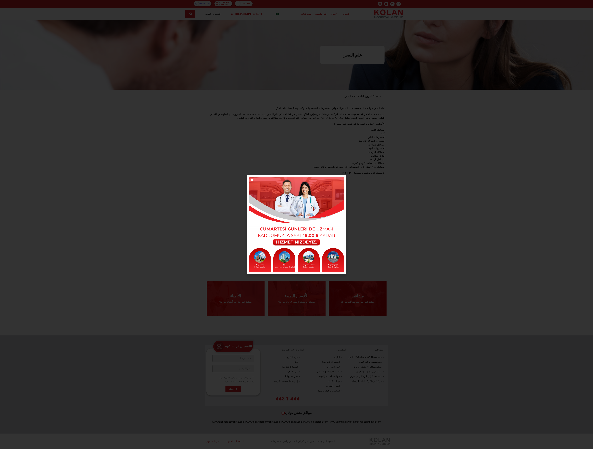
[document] (296, 224)
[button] (252, 180)
